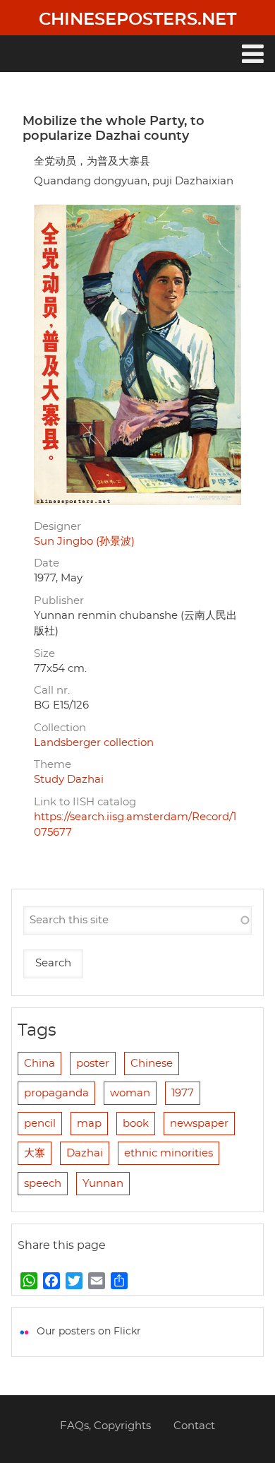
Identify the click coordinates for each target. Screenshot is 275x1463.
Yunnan (102, 1183)
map (89, 1123)
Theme (52, 764)
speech (42, 1183)
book (136, 1123)
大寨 (34, 1153)
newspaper (199, 1123)
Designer (57, 526)
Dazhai (84, 1153)
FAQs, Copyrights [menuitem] (105, 1426)
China (39, 1063)
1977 (182, 1093)
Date (46, 563)
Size (44, 653)
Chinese (151, 1063)
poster (92, 1063)
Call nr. (52, 690)
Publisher (59, 601)
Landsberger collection (94, 743)
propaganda (56, 1093)
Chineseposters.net (137, 19)
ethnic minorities (168, 1153)
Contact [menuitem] (194, 1426)
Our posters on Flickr (89, 1332)
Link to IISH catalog (85, 802)
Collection (60, 728)
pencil (40, 1123)
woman (130, 1093)
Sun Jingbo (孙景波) (84, 541)
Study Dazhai (69, 779)
